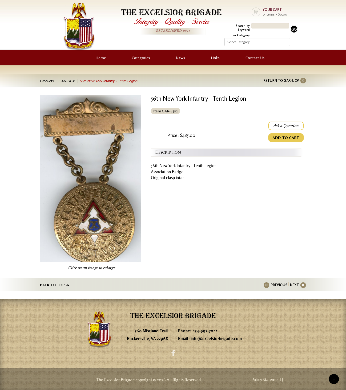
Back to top (52, 285)
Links (215, 57)
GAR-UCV (67, 81)
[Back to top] (334, 379)
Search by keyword (243, 28)
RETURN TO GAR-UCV (281, 80)
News (180, 57)
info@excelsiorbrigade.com (216, 338)
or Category (241, 35)
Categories (141, 57)
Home (101, 57)
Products (47, 81)
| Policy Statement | (266, 379)
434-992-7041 (205, 330)
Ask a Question (286, 125)
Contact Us (255, 57)
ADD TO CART (286, 137)
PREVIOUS (279, 285)
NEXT (294, 285)
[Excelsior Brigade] (79, 28)
